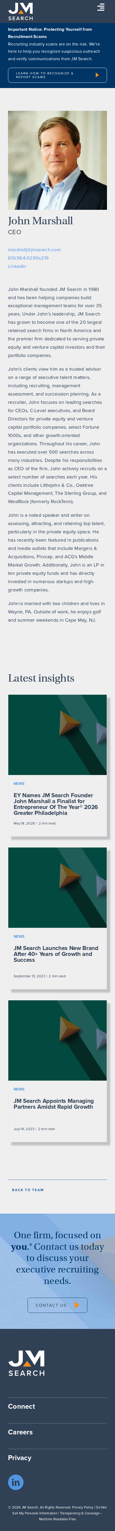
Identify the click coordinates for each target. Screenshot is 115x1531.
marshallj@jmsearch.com (34, 249)
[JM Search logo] (20, 5)
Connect (21, 1406)
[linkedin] (16, 1482)
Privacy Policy (82, 1507)
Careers (20, 1432)
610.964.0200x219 (28, 257)
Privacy (19, 1458)
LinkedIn (17, 266)
